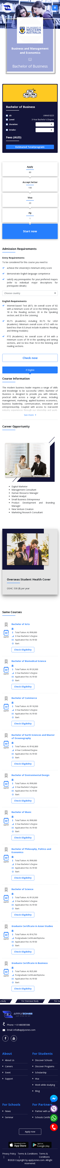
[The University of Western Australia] (30, 30)
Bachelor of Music (21, 812)
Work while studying (45, 1084)
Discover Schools (43, 1060)
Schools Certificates (45, 1117)
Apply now (30, 1131)
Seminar (9, 1117)
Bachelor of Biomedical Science (29, 661)
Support (9, 1078)
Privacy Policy (9, 1153)
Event (8, 1072)
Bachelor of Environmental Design (30, 775)
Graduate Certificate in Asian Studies (32, 926)
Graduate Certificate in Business (30, 963)
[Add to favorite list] (6, 624)
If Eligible (30, 370)
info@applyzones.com (24, 1029)
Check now (30, 358)
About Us (9, 1060)
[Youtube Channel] (14, 1038)
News (8, 1111)
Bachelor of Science (22, 889)
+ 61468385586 (22, 1024)
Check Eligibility (23, 649)
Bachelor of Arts (21, 624)
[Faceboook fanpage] (5, 1038)
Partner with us (42, 1111)
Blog (37, 1090)
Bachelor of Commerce (24, 698)
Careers (9, 1066)
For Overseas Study (30, 1001)
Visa (37, 1078)
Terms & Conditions (28, 1153)
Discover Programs (44, 1066)
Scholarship (40, 1072)
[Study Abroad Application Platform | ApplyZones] (7, 7)
